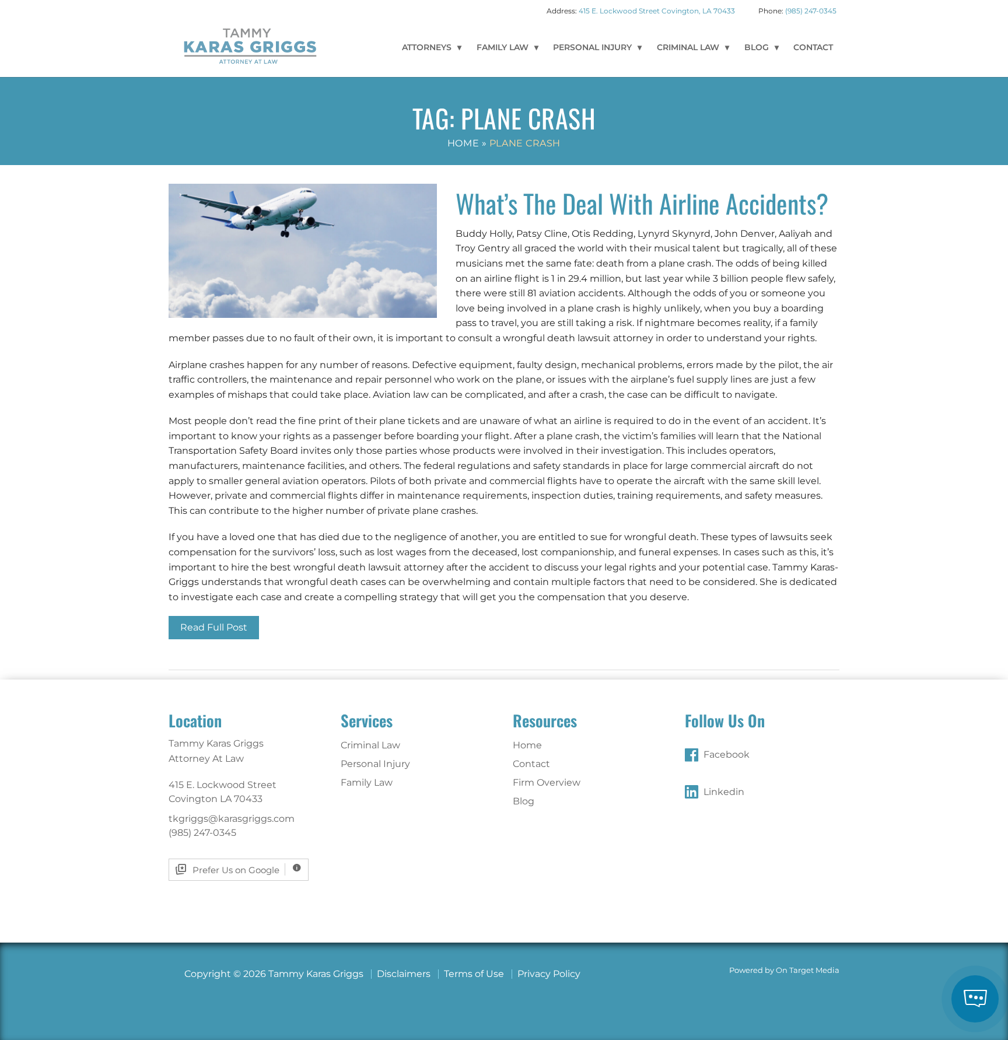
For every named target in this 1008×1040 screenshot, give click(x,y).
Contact (813, 47)
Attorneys (427, 47)
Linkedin (724, 791)
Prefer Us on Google (235, 870)
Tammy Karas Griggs (250, 45)
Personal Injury (592, 47)
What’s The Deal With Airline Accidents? (642, 203)
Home (463, 143)
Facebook (727, 754)
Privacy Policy (548, 973)
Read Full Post (213, 627)
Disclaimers (403, 973)
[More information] (296, 869)
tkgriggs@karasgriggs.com (232, 818)
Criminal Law (688, 47)
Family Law (502, 47)
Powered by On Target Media (784, 970)
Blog (756, 47)
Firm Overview (546, 782)
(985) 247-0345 (810, 10)
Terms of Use (474, 973)
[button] (975, 999)
